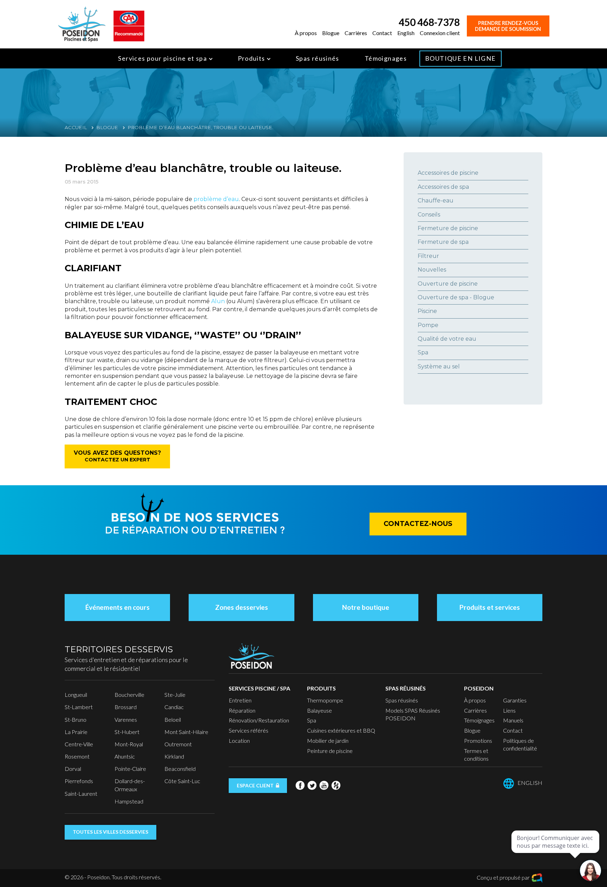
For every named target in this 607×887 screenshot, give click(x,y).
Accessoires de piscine (448, 172)
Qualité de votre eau (447, 338)
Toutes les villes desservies (110, 832)
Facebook (300, 785)
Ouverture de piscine (448, 283)
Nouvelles (432, 269)
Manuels (513, 720)
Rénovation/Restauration (259, 720)
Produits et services (489, 607)
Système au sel (439, 366)
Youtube (323, 785)
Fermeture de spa (443, 242)
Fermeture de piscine (448, 228)
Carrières (356, 32)
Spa (423, 352)
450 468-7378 (429, 22)
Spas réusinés (317, 58)
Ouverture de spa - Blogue (456, 297)
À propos (306, 32)
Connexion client (440, 32)
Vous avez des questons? (117, 456)
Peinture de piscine (330, 750)
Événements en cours (117, 607)
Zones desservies (241, 607)
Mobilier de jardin (327, 740)
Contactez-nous (418, 524)
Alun (218, 301)
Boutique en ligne (460, 58)
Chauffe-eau (435, 200)
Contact (382, 32)
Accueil (76, 127)
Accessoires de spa (443, 187)
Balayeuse (319, 710)
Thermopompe (325, 700)
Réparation (242, 710)
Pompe (428, 325)
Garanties (515, 700)
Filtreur (428, 256)
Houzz (335, 785)
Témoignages (386, 58)
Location (239, 740)
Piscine (427, 311)
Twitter (311, 785)
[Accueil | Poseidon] (82, 23)
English (406, 32)
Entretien (240, 700)
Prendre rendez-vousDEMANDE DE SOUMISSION (508, 26)
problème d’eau (216, 199)
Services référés (248, 730)
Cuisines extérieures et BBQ (341, 730)
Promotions (478, 740)
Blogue (330, 32)
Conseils (429, 214)
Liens (509, 710)
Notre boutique (365, 607)
